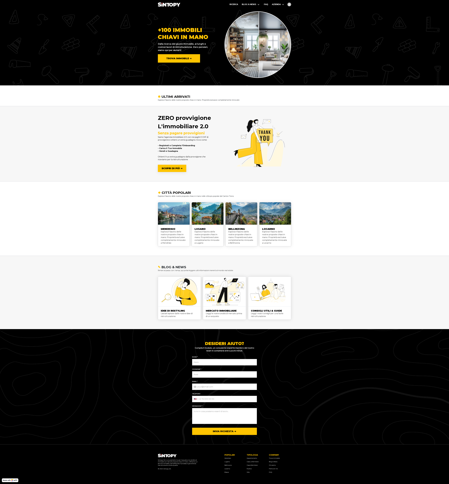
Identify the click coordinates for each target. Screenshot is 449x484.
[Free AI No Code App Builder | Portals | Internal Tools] (10, 480)
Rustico (249, 469)
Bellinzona (228, 465)
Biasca (226, 472)
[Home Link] (169, 4)
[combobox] (195, 399)
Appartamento (252, 458)
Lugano (227, 462)
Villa (248, 472)
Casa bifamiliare (252, 465)
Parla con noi (273, 469)
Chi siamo (272, 465)
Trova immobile (274, 458)
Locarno (227, 469)
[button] (251, 4)
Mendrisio (227, 458)
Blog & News (273, 462)
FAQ (270, 472)
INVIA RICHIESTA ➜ (224, 431)
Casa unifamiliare (253, 462)
